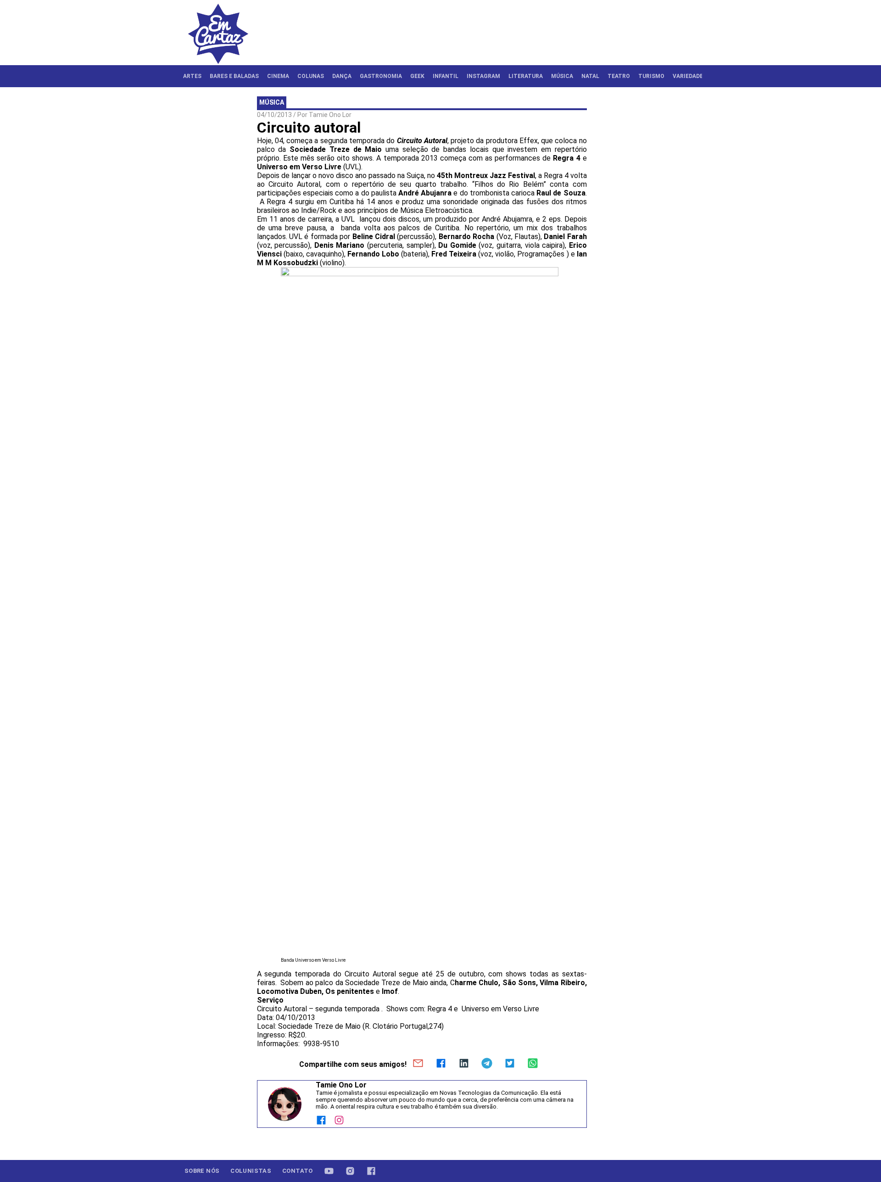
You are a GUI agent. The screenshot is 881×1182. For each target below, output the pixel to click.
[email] (418, 1064)
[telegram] (486, 1064)
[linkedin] (463, 1064)
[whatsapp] (532, 1064)
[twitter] (509, 1064)
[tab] (192, 76)
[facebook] (440, 1064)
